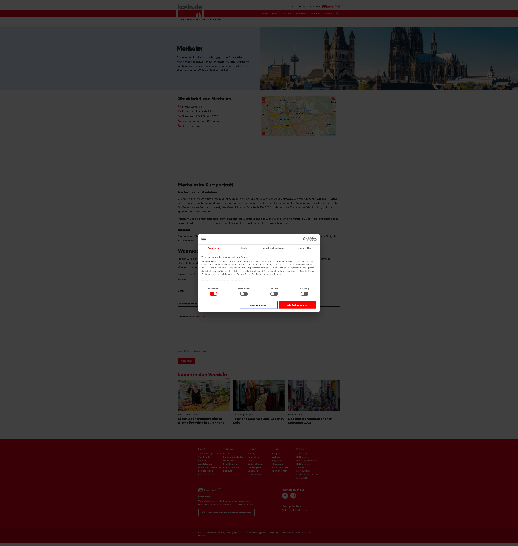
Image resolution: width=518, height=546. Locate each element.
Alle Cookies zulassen (297, 305)
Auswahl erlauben (258, 305)
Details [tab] (244, 248)
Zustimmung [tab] (213, 248)
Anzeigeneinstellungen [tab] (274, 248)
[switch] (244, 294)
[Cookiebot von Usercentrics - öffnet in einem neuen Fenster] (305, 239)
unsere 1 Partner (217, 261)
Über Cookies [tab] (304, 248)
